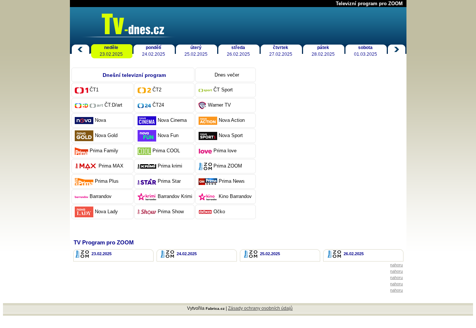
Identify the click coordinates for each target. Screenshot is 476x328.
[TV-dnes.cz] (127, 35)
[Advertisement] (333, 149)
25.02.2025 (196, 51)
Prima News (232, 181)
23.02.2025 (111, 51)
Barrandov (101, 196)
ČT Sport (223, 89)
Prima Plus (107, 181)
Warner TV (219, 105)
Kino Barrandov (235, 196)
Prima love (225, 150)
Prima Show (171, 211)
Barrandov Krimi (175, 196)
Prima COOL (166, 150)
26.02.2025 (238, 51)
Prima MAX (111, 166)
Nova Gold (106, 135)
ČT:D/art (113, 105)
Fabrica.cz (215, 308)
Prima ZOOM (227, 166)
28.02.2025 (323, 51)
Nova (100, 120)
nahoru (396, 265)
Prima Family (104, 150)
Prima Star (169, 181)
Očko (219, 211)
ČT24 (158, 105)
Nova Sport (231, 135)
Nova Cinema (172, 120)
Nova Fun (168, 135)
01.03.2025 (365, 51)
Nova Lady (106, 211)
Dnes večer (227, 75)
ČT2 (156, 89)
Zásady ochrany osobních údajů (260, 308)
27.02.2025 (280, 51)
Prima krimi (170, 166)
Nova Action (232, 120)
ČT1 (94, 89)
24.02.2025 (153, 51)
